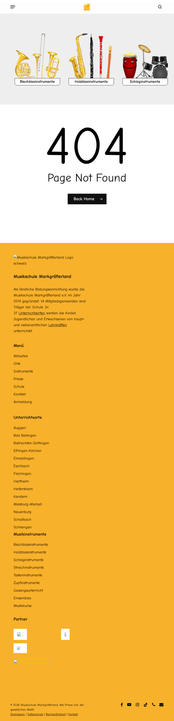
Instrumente (23, 371)
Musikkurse (23, 606)
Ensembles (22, 598)
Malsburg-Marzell (28, 504)
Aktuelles (21, 356)
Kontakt (20, 394)
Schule (19, 386)
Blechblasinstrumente (31, 544)
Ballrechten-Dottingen (31, 443)
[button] (12, 7)
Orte (17, 363)
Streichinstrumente (29, 567)
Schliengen (23, 527)
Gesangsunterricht (28, 590)
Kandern (20, 496)
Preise (18, 379)
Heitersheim (23, 489)
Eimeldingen (24, 458)
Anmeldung (23, 402)
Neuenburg (22, 512)
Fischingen (22, 473)
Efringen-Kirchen (27, 451)
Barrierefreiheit (56, 714)
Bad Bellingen (25, 435)
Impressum (17, 714)
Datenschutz (35, 714)
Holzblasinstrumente (30, 552)
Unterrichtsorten (32, 313)
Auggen (20, 428)
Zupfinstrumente (27, 583)
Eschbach (21, 466)
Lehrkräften (57, 325)
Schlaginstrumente (29, 560)
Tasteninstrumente (28, 575)
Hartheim (21, 481)
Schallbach (22, 519)
